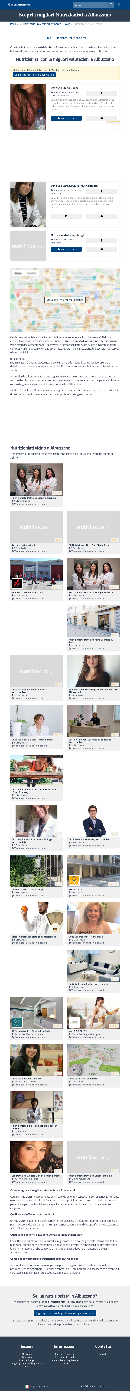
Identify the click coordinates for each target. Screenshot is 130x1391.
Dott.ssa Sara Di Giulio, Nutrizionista (74, 186)
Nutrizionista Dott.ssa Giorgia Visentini (34, 498)
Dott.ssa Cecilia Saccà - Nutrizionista (33, 739)
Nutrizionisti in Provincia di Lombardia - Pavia (44, 24)
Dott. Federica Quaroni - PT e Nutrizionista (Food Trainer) (36, 791)
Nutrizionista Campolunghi (68, 235)
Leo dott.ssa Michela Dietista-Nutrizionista (36, 1175)
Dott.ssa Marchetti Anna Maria (86, 936)
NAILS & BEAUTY (78, 1031)
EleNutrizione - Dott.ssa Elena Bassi (89, 545)
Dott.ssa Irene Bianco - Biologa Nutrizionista (29, 691)
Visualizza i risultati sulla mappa (65, 300)
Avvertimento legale (65, 1357)
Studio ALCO (76, 889)
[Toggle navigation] (119, 5)
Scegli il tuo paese (38, 1386)
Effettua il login (27, 1360)
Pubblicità (27, 1357)
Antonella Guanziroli (23, 545)
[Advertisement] (65, 156)
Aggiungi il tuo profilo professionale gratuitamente (65, 1313)
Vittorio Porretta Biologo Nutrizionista (34, 936)
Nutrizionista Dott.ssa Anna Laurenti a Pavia (91, 641)
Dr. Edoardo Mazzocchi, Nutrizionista (89, 839)
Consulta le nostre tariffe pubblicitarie (34, 74)
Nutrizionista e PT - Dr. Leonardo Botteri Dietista (35, 1127)
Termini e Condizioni (65, 1354)
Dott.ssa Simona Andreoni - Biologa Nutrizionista (32, 841)
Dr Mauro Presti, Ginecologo (28, 889)
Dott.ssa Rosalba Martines (27, 1078)
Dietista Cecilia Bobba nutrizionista (89, 984)
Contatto (103, 1354)
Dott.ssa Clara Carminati (83, 1078)
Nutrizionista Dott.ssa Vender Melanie (90, 1175)
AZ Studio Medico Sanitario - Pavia (31, 1031)
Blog (27, 1366)
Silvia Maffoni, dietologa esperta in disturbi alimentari (93, 691)
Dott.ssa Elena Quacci (65, 88)
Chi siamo (27, 1354)
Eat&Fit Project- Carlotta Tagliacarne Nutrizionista (90, 741)
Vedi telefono (67, 118)
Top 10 (50, 38)
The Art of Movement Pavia (27, 592)
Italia (13, 24)
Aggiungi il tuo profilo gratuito (27, 1363)
